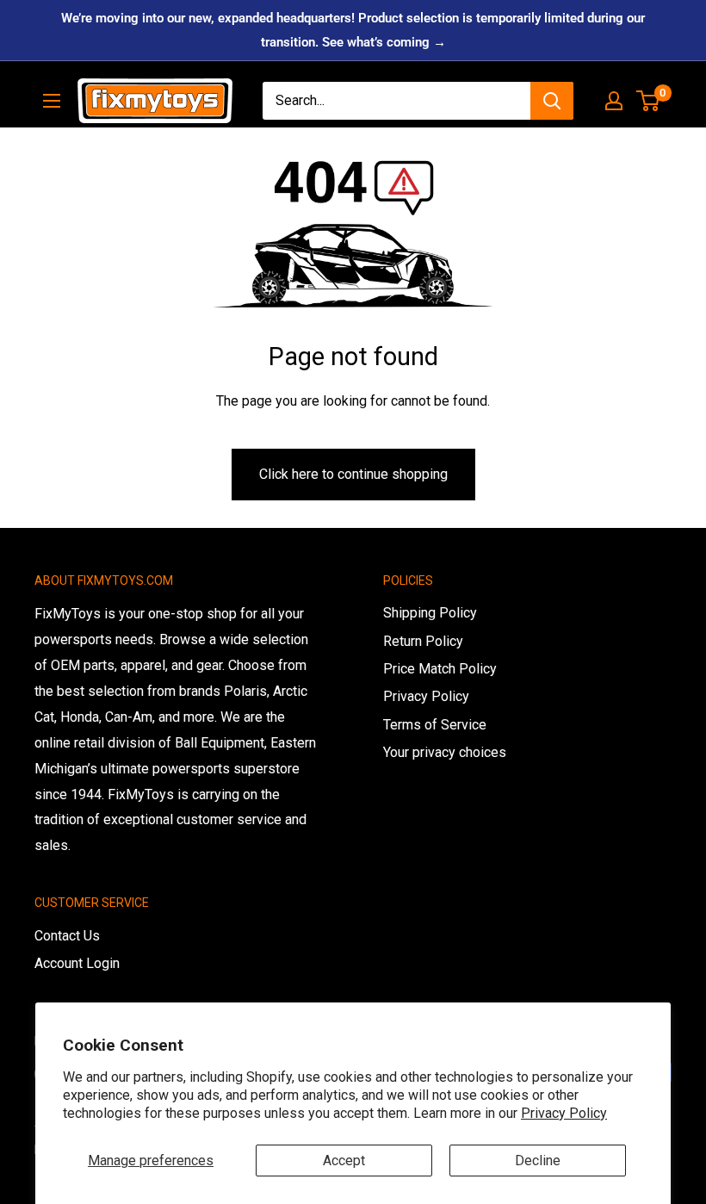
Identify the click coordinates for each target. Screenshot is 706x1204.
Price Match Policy (440, 669)
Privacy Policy (564, 1113)
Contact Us (67, 936)
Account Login (77, 963)
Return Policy (423, 641)
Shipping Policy (430, 613)
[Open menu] (51, 101)
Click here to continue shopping (353, 474)
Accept (344, 1160)
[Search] (551, 101)
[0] (649, 100)
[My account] (613, 100)
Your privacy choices (444, 752)
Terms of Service (434, 725)
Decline (537, 1160)
